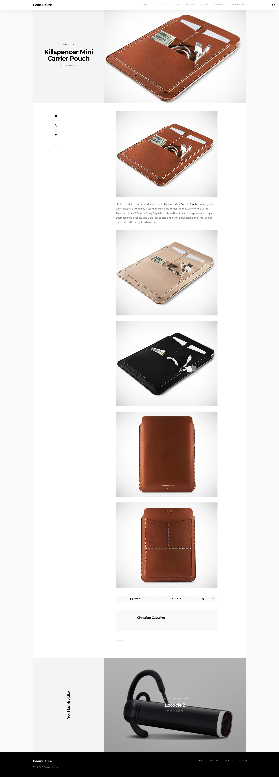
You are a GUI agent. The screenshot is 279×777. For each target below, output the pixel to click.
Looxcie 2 (175, 705)
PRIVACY (243, 761)
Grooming (219, 5)
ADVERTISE (228, 761)
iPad (72, 45)
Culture (204, 5)
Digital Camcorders (171, 699)
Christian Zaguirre (68, 65)
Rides (166, 5)
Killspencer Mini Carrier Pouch (179, 204)
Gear (155, 5)
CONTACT (213, 761)
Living (178, 5)
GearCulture (42, 4)
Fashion (190, 5)
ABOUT (200, 761)
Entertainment (237, 5)
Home (145, 5)
